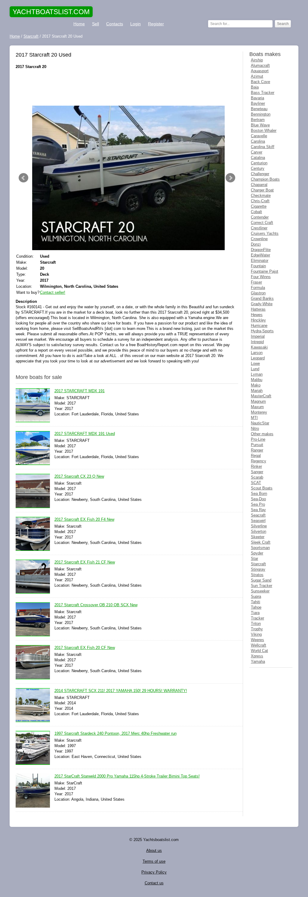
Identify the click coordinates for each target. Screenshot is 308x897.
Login (135, 23)
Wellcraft (258, 645)
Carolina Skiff (262, 146)
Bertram (258, 119)
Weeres (257, 640)
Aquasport (260, 71)
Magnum (258, 401)
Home (79, 23)
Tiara (255, 612)
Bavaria (257, 98)
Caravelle (259, 136)
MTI (254, 417)
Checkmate (261, 195)
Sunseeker (260, 591)
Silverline (259, 526)
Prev (23, 178)
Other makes (262, 434)
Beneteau (259, 109)
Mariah (257, 390)
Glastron (258, 293)
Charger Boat (262, 190)
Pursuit (257, 444)
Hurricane (259, 325)
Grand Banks (262, 298)
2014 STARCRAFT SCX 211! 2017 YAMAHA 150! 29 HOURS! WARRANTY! (120, 690)
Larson (257, 352)
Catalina (258, 157)
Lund (255, 369)
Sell (95, 23)
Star (254, 558)
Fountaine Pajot (264, 271)
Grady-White (262, 304)
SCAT (256, 482)
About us (154, 850)
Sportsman (260, 547)
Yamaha (258, 661)
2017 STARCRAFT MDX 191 (79, 391)
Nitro (255, 428)
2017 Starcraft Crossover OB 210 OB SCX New (95, 605)
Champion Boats (265, 179)
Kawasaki (259, 347)
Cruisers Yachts (265, 233)
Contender (260, 217)
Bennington (260, 114)
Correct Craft (262, 222)
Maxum (257, 407)
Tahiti (255, 602)
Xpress (257, 656)
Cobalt (256, 212)
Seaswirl (258, 520)
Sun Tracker (261, 585)
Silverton (258, 531)
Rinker (256, 466)
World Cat (259, 650)
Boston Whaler (263, 130)
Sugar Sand (261, 580)
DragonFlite (261, 249)
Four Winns (261, 277)
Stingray (258, 569)
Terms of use (154, 861)
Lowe (255, 363)
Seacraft (258, 515)
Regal (256, 455)
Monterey (259, 412)
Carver (256, 152)
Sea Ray (258, 509)
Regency (258, 461)
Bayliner (258, 103)
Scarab (257, 477)
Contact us (154, 883)
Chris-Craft (260, 201)
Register (156, 23)
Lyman (257, 374)
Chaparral (259, 184)
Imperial (258, 336)
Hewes (257, 314)
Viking (256, 634)
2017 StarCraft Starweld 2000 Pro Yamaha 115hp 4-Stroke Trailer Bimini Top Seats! (127, 776)
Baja (255, 87)
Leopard (258, 358)
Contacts (114, 23)
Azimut (257, 76)
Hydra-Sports (262, 331)
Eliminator (259, 260)
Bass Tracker (262, 92)
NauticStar (260, 423)
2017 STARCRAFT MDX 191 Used (84, 433)
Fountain (258, 266)
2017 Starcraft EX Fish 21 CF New (84, 562)
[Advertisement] (127, 87)
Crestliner (259, 228)
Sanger (257, 472)
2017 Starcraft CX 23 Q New (79, 476)
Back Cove (260, 81)
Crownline (259, 239)
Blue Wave (260, 125)
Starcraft (258, 564)
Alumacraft (260, 65)
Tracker (257, 618)
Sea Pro (258, 504)
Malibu (256, 379)
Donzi (256, 244)
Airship (257, 60)
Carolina (258, 141)
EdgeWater (260, 255)
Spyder (257, 553)
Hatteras (258, 309)
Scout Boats (262, 488)
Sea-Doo (258, 499)
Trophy (257, 629)
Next (230, 178)
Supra (256, 596)
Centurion (259, 163)
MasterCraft (261, 396)
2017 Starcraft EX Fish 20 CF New (84, 647)
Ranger (257, 450)
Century (257, 168)
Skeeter (257, 537)
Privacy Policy (154, 872)
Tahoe (256, 607)
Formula (258, 287)
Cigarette (258, 206)
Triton (256, 623)
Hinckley (258, 320)
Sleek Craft (260, 542)
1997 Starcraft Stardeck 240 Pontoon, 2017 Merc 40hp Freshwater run (115, 733)
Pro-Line (258, 439)
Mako (255, 385)
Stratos (257, 575)
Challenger (260, 174)
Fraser (256, 282)
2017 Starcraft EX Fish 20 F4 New (84, 519)
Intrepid (257, 342)
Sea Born (259, 493)
